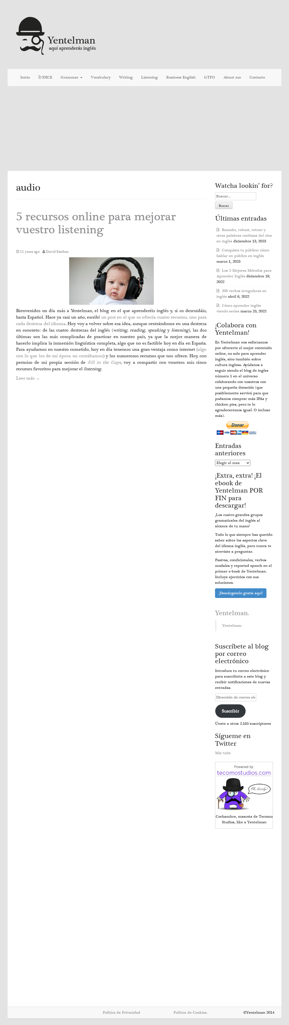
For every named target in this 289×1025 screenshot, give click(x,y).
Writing (126, 77)
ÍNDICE (45, 77)
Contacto (257, 77)
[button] (111, 281)
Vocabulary (101, 77)
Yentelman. (232, 613)
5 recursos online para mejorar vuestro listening (96, 223)
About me (232, 77)
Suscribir (230, 711)
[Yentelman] (56, 35)
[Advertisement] (144, 128)
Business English (181, 77)
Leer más (28, 378)
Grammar (70, 77)
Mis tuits (223, 753)
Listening (149, 77)
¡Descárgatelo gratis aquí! (241, 593)
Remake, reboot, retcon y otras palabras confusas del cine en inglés (244, 235)
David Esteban (57, 251)
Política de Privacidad (121, 1012)
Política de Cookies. (190, 1012)
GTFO (209, 77)
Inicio (25, 77)
